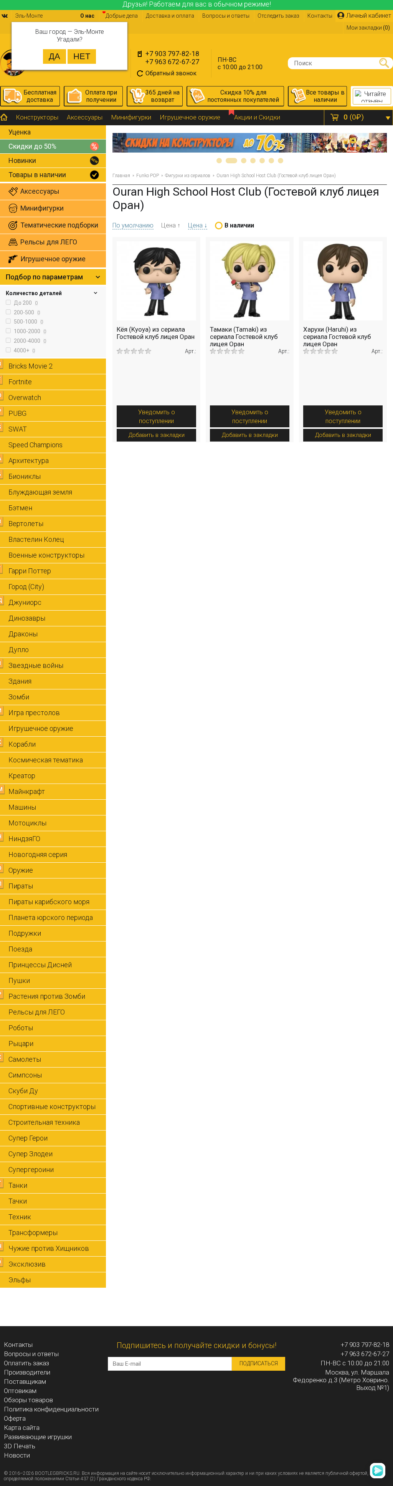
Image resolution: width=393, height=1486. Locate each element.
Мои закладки (368, 28)
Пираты (20, 886)
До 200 (25, 303)
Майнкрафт (26, 791)
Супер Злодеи (30, 1154)
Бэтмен (20, 508)
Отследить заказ (278, 16)
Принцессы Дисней (40, 965)
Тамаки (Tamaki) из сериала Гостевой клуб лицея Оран (244, 336)
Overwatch (24, 397)
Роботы (20, 1028)
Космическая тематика (45, 760)
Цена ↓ (197, 225)
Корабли (22, 744)
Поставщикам (25, 1381)
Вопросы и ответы (225, 16)
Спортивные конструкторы (52, 1106)
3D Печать (19, 1446)
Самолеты (24, 1059)
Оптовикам (20, 1391)
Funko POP (147, 175)
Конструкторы (37, 117)
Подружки (24, 933)
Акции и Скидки (257, 117)
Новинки (22, 160)
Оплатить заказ (26, 1363)
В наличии (239, 225)
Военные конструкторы (46, 555)
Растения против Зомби (46, 996)
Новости (17, 1455)
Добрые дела (122, 16)
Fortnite (20, 382)
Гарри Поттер (29, 571)
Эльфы (19, 1280)
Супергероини (31, 1170)
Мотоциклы (27, 823)
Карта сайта (22, 1427)
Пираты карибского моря (48, 902)
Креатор (21, 776)
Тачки (17, 1201)
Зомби (18, 697)
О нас (87, 16)
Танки (17, 1185)
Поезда (20, 949)
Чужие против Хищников (48, 1248)
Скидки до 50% (32, 146)
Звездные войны (35, 665)
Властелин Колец (36, 539)
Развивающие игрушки (38, 1437)
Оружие (20, 870)
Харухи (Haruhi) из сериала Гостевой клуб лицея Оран (337, 336)
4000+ (24, 350)
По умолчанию (133, 225)
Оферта (15, 1418)
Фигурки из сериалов (187, 175)
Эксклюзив (27, 1264)
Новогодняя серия (37, 854)
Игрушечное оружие (190, 117)
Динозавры (26, 618)
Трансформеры (33, 1233)
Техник (19, 1217)
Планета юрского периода (50, 917)
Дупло (18, 650)
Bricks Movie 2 (30, 366)
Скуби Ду (23, 1091)
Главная (121, 175)
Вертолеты (25, 524)
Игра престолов (34, 713)
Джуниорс (24, 602)
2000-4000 (29, 341)
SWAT (17, 429)
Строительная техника (44, 1122)
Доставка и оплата (170, 16)
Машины (22, 807)
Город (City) (26, 587)
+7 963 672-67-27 (172, 62)
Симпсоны (25, 1075)
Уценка (19, 132)
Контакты (319, 16)
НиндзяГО (24, 839)
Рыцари (20, 1043)
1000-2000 (29, 331)
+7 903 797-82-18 (172, 54)
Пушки (19, 980)
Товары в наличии (37, 175)
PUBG (17, 413)
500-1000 (28, 322)
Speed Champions (35, 445)
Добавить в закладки (157, 435)
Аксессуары (84, 117)
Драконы (23, 634)
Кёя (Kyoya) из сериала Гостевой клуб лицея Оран (156, 332)
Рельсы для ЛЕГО (36, 1012)
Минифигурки (131, 117)
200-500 (26, 312)
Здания (19, 681)
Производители (27, 1372)
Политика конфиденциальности (51, 1409)
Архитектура (28, 461)
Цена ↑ (170, 225)
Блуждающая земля (40, 492)
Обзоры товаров (28, 1400)
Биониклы (24, 476)
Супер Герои (28, 1138)
